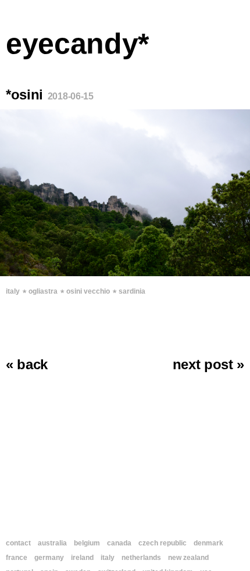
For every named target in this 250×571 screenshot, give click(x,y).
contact (18, 543)
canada (119, 543)
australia (52, 543)
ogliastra (43, 291)
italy (13, 291)
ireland (82, 558)
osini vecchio (88, 291)
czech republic (162, 543)
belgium (87, 543)
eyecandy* (77, 43)
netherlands (141, 558)
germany (49, 558)
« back (27, 364)
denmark (208, 543)
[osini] (125, 192)
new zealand (188, 558)
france (16, 558)
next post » (208, 364)
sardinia (132, 291)
